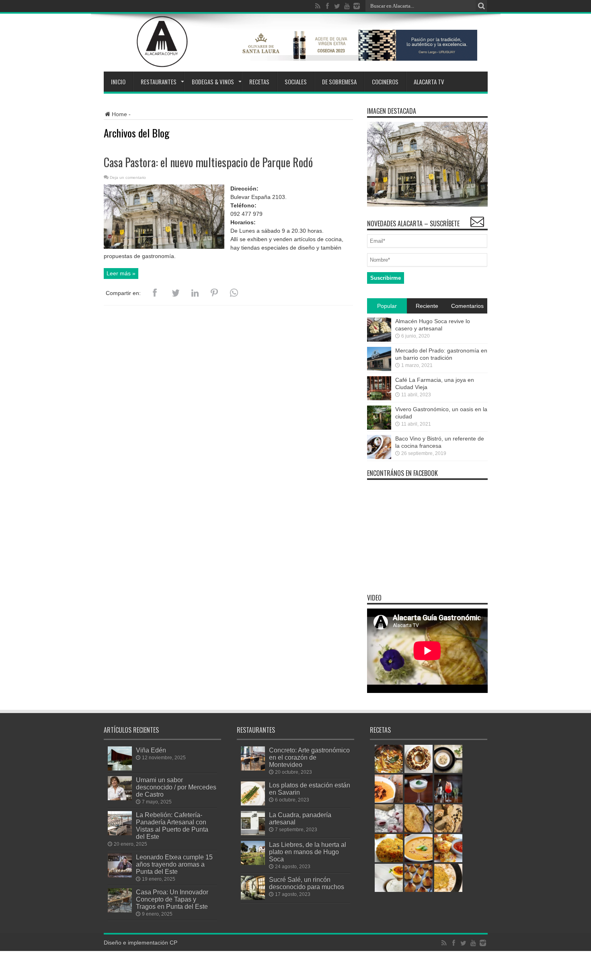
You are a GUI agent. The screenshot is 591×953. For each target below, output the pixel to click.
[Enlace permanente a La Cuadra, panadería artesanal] (253, 833)
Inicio (118, 81)
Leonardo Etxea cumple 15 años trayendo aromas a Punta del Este (174, 864)
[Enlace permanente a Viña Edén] (120, 768)
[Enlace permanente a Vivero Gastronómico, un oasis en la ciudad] (379, 427)
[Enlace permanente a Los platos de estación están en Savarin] (253, 803)
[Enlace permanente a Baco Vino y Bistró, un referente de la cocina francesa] (379, 457)
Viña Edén (151, 750)
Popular (387, 306)
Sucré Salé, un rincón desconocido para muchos (306, 883)
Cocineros (385, 81)
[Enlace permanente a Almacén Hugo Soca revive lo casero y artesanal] (379, 339)
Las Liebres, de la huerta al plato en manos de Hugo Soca (307, 852)
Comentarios (467, 306)
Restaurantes (158, 81)
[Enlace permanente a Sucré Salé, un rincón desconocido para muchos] (253, 898)
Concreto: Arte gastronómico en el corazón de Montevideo (309, 757)
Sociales (296, 81)
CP (173, 942)
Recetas (259, 81)
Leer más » (121, 273)
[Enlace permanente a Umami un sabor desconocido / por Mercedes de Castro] (120, 798)
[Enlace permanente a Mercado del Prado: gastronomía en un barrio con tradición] (379, 369)
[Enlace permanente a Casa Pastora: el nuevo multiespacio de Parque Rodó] (164, 247)
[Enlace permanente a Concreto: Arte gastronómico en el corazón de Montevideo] (253, 768)
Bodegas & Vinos (213, 81)
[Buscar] (482, 6)
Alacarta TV (429, 81)
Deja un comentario (128, 177)
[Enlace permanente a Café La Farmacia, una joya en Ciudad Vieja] (379, 398)
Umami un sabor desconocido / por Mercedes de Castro (176, 787)
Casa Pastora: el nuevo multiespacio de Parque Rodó (208, 162)
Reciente (427, 306)
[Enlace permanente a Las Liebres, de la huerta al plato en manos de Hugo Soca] (253, 863)
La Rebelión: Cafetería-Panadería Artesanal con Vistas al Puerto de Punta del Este (172, 825)
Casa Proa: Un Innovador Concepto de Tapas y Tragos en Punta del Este (172, 899)
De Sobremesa (339, 81)
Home (119, 114)
